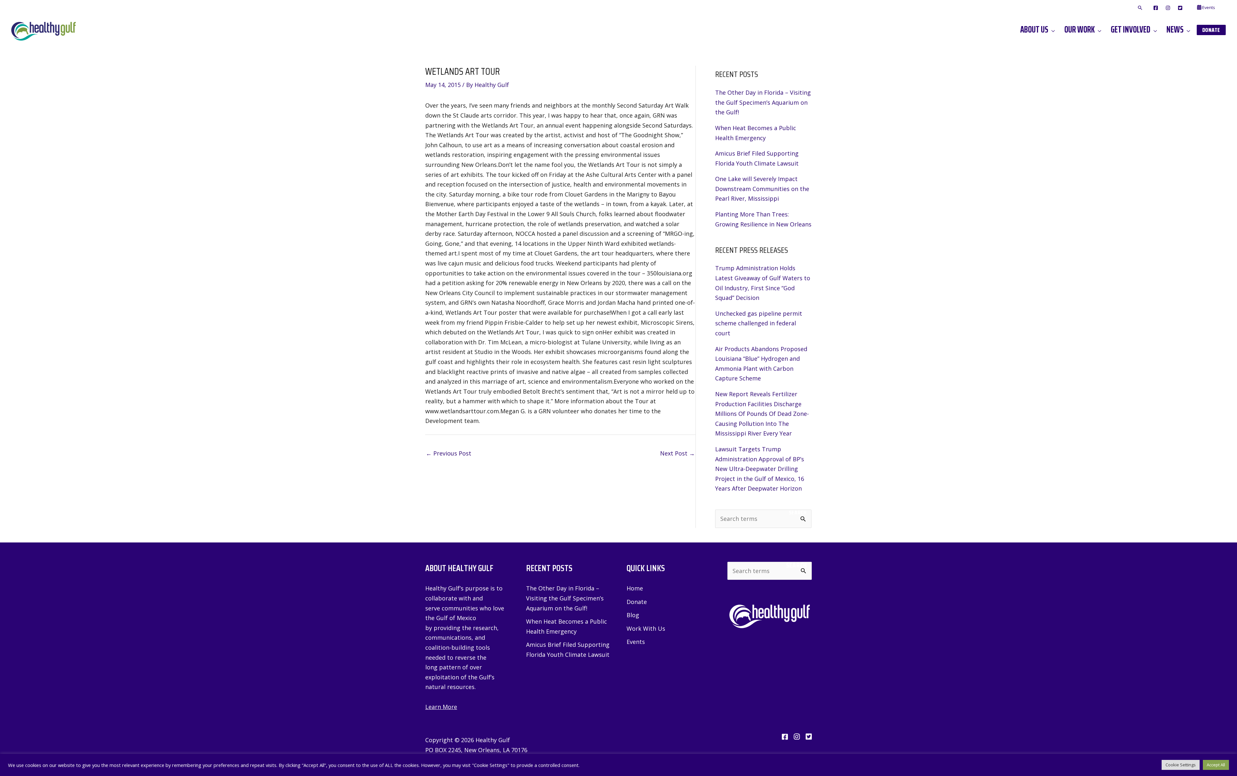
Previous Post (448, 453)
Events (636, 642)
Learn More (441, 707)
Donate (637, 602)
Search (798, 512)
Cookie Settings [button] (1180, 765)
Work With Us (646, 628)
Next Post (677, 453)
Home (635, 588)
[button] (1140, 8)
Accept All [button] (1216, 765)
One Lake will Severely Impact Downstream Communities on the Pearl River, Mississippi (762, 188)
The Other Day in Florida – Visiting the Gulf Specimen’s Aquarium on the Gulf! (763, 102)
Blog (633, 615)
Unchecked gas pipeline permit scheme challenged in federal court (758, 323)
